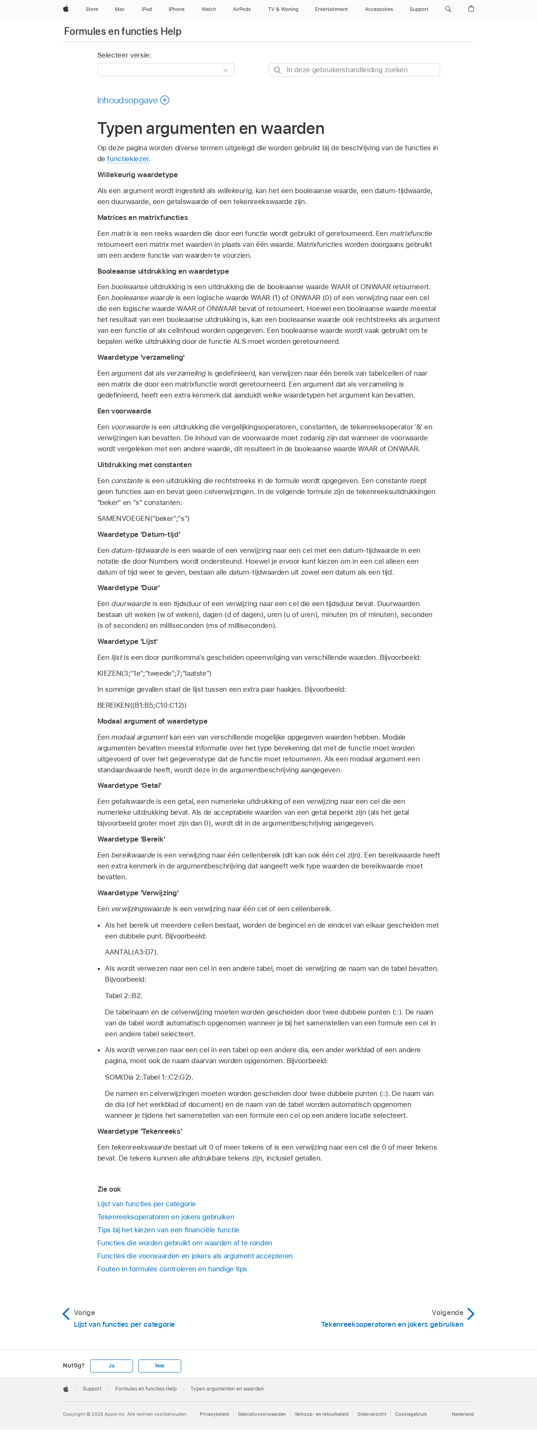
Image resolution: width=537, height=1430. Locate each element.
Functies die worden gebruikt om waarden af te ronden (184, 1243)
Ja (112, 1366)
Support (92, 1389)
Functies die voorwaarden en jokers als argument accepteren (195, 1256)
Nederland (463, 1414)
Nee (159, 1366)
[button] (448, 9)
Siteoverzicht (371, 1414)
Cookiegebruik (411, 1414)
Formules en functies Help (123, 31)
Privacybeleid (214, 1414)
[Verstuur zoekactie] (278, 70)
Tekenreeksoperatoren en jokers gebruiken (166, 1217)
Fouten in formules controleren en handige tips (172, 1269)
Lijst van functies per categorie (146, 1204)
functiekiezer (127, 158)
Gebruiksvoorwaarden (262, 1414)
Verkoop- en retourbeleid (322, 1414)
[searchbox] (354, 69)
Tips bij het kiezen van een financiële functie (168, 1230)
